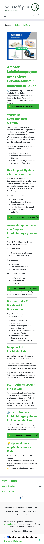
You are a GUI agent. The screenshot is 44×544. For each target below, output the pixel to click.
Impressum (26, 511)
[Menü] (5, 15)
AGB (34, 511)
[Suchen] (27, 15)
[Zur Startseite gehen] (22, 7)
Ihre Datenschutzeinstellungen (23, 537)
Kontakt (37, 508)
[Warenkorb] (39, 15)
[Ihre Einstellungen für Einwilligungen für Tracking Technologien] (40, 540)
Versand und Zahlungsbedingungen (17, 508)
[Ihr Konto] (33, 15)
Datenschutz (22, 515)
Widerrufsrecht (12, 511)
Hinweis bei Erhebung (13, 541)
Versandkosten (10, 524)
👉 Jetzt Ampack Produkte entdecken (24, 106)
